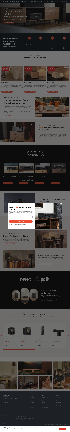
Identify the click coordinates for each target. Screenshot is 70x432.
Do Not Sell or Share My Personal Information (49, 428)
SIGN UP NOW (21, 221)
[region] (35, 429)
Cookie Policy (22, 430)
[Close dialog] (61, 204)
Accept (62, 428)
